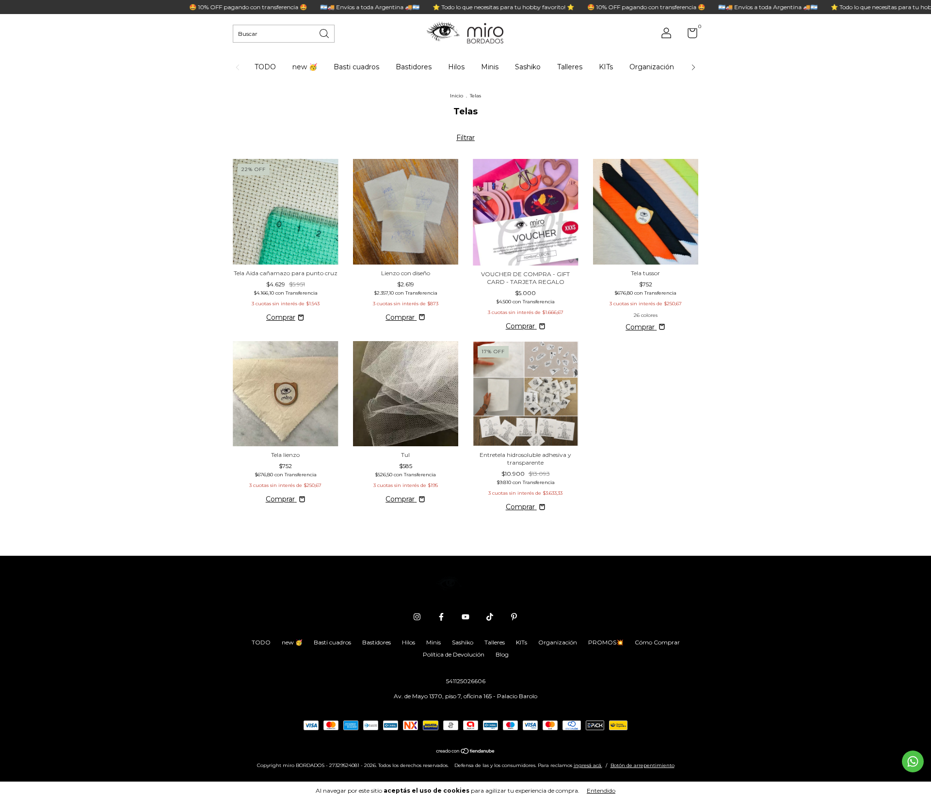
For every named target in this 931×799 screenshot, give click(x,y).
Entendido (601, 790)
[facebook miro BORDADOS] (441, 617)
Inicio (456, 96)
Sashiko (528, 67)
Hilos (456, 67)
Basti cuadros (356, 67)
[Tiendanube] (465, 752)
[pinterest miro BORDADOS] (514, 617)
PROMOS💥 (606, 642)
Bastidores (414, 67)
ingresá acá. (588, 765)
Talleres (569, 67)
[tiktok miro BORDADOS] (490, 617)
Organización (651, 67)
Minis (489, 67)
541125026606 (465, 681)
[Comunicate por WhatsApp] (913, 761)
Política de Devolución (453, 654)
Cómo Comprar (657, 642)
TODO (265, 67)
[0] (688, 35)
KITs (606, 67)
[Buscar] (325, 33)
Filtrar (465, 137)
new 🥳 (304, 67)
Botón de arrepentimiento (642, 765)
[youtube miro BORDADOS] (465, 617)
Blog (502, 654)
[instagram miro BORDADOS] (417, 617)
